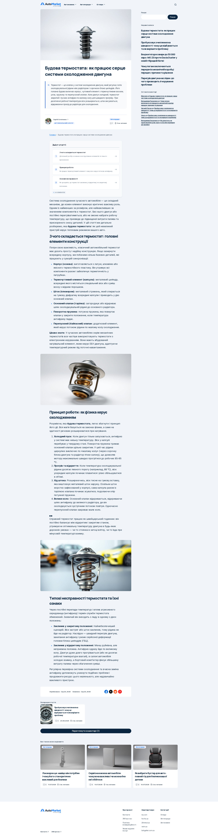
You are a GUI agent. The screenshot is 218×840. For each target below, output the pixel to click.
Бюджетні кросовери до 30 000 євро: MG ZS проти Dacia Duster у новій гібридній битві (159, 57)
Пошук (143, 12)
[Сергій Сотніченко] (48, 121)
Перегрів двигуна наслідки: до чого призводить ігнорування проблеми (157, 81)
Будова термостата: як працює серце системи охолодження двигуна (158, 33)
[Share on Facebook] (106, 691)
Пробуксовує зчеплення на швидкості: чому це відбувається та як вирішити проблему (159, 45)
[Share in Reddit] (115, 691)
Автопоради (114, 119)
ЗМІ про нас (55, 832)
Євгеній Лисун (146, 108)
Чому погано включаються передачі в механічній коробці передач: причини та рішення (157, 69)
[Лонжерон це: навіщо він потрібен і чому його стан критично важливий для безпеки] (62, 757)
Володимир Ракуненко (149, 101)
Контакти (43, 832)
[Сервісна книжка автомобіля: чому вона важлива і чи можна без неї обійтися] (109, 757)
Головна (52, 135)
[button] (175, 4)
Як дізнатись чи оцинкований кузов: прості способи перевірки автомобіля (158, 123)
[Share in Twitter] (110, 691)
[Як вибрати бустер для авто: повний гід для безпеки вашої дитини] (155, 757)
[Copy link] (120, 691)
